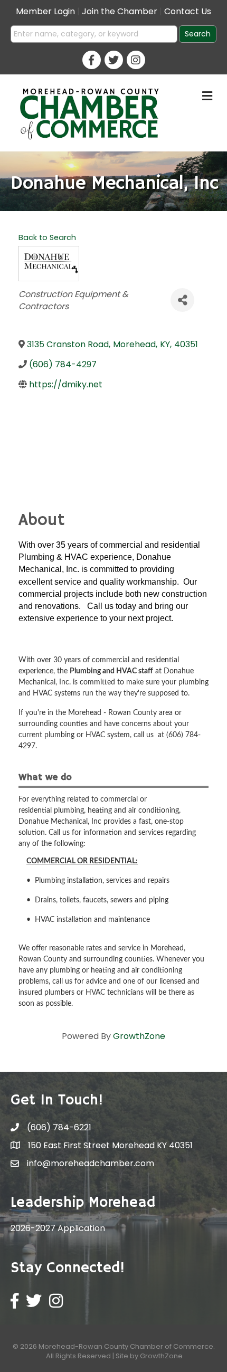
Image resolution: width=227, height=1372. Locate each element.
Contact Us (187, 11)
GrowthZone (139, 1036)
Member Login (45, 11)
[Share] (182, 300)
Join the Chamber (119, 11)
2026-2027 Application (58, 1228)
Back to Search (47, 237)
